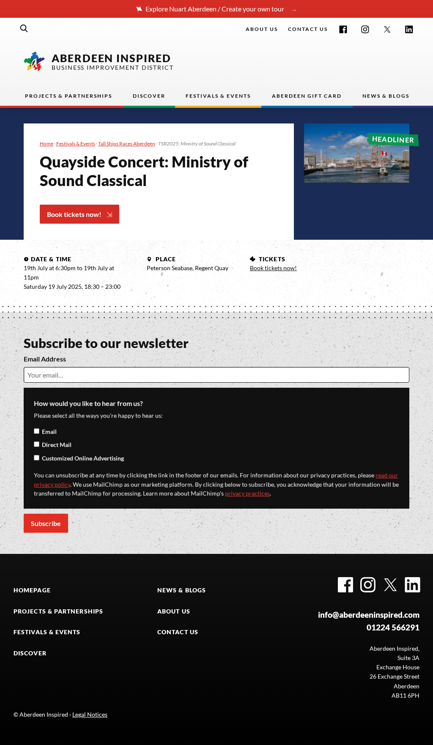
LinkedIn (409, 29)
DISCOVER (30, 653)
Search (24, 28)
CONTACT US (177, 632)
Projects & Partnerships (68, 96)
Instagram (365, 29)
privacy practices (247, 493)
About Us (262, 29)
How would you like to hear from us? (88, 403)
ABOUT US (173, 611)
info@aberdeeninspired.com (368, 614)
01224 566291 (393, 627)
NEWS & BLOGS (181, 590)
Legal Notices (89, 714)
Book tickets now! (74, 214)
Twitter (387, 29)
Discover (149, 96)
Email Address (45, 359)
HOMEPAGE (32, 590)
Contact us (308, 29)
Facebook (343, 29)
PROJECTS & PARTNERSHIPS (58, 611)
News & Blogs (385, 96)
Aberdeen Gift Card (307, 96)
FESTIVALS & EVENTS (47, 632)
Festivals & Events (218, 96)
